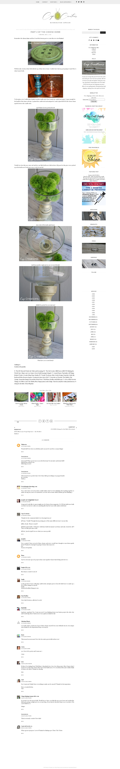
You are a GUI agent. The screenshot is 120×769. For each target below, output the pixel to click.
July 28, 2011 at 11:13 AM (25, 515)
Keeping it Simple (46, 373)
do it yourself (34, 29)
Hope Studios (35, 375)
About (93, 54)
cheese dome (19, 29)
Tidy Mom (46, 379)
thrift (61, 29)
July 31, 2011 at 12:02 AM (26, 623)
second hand (55, 29)
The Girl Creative (50, 371)
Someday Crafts (67, 375)
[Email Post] (17, 422)
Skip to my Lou (26, 373)
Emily (23, 579)
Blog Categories (65, 2)
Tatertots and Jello (58, 381)
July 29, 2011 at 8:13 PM (25, 581)
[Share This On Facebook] (39, 421)
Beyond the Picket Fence (36, 379)
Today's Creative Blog (25, 375)
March (92, 339)
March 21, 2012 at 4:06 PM (26, 727)
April (92, 336)
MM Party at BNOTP (61, 371)
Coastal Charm (57, 373)
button (61, 38)
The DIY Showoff (20, 371)
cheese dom (26, 38)
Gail (22, 679)
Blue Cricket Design (57, 375)
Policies (94, 49)
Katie (22, 635)
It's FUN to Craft (23, 381)
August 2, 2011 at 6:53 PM (26, 698)
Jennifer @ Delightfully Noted (29, 500)
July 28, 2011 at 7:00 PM (25, 540)
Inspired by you (25, 567)
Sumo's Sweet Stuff (35, 373)
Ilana (22, 555)
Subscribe (85, 99)
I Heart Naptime (29, 383)
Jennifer (23, 539)
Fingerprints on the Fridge (45, 381)
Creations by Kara (37, 377)
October (92, 322)
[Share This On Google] (51, 421)
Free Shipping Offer (94, 47)
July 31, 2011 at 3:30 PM (25, 648)
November (92, 319)
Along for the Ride (19, 383)
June (92, 332)
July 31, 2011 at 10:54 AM (26, 636)
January (92, 344)
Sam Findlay (24, 596)
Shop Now (53, 2)
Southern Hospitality (20, 366)
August (92, 327)
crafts (25, 29)
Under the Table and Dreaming (34, 371)
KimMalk (23, 608)
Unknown (24, 444)
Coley (23, 647)
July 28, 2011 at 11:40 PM (25, 557)
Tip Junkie (65, 373)
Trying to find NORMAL (94, 175)
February (92, 341)
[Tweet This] (43, 421)
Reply (22, 451)
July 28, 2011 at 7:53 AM (25, 488)
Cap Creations (25, 513)
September (92, 324)
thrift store (67, 29)
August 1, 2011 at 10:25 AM (26, 663)
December (92, 317)
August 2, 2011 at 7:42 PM (26, 715)
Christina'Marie (25, 621)
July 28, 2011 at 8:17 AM (25, 501)
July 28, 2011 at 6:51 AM (25, 473)
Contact (45, 2)
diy (28, 29)
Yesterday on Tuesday (56, 377)
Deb (22, 662)
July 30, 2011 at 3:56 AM (25, 597)
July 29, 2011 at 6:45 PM (25, 569)
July (92, 329)
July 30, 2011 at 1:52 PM (25, 609)
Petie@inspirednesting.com (29, 486)
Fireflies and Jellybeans (56, 379)
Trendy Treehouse (46, 375)
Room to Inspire (27, 377)
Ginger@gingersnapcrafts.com (30, 696)
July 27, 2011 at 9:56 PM (25, 446)
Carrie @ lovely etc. (27, 726)
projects (49, 29)
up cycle (73, 29)
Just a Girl (45, 377)
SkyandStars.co (72, 767)
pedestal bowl (42, 29)
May (92, 334)
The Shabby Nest (33, 381)
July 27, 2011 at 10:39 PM (26, 458)
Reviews (94, 52)
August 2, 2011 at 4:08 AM (26, 681)
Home (37, 2)
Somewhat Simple (24, 379)
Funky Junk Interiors (69, 381)
